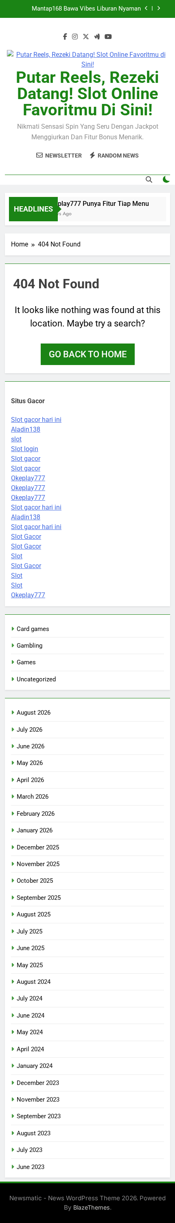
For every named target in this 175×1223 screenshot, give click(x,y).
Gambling (29, 645)
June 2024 (30, 1015)
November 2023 (38, 1099)
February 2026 (36, 813)
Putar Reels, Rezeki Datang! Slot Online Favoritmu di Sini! (87, 93)
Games (26, 662)
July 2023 (29, 1150)
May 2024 (30, 1032)
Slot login (24, 449)
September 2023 (39, 1116)
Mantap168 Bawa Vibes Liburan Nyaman (86, 9)
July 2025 (29, 931)
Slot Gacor (26, 536)
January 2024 (34, 1066)
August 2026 (33, 712)
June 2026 (30, 746)
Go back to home (88, 354)
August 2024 (33, 981)
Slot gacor (25, 458)
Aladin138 (25, 429)
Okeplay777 (28, 478)
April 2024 (30, 1049)
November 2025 (38, 864)
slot (16, 439)
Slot (16, 556)
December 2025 (38, 847)
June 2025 (30, 948)
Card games (33, 629)
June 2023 (30, 1167)
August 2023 (33, 1133)
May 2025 (30, 965)
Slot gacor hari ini (36, 420)
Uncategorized (36, 679)
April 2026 (30, 780)
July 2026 (29, 729)
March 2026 (32, 796)
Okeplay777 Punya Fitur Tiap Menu (95, 203)
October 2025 (35, 880)
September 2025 (39, 897)
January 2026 (34, 830)
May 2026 (30, 763)
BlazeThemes (91, 1207)
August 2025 (33, 914)
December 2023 (38, 1083)
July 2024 (29, 998)
